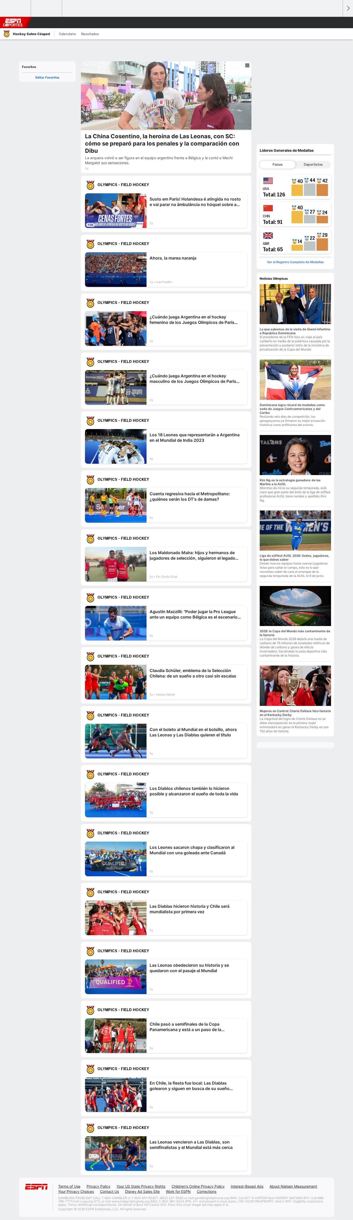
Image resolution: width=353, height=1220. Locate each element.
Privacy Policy (98, 1186)
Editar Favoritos (47, 77)
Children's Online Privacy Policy (198, 1186)
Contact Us (109, 1191)
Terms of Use (69, 1186)
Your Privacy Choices (76, 1191)
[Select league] (16, 8)
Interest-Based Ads (247, 1186)
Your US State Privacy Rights (141, 1186)
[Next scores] (348, 8)
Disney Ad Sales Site (142, 1191)
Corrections (206, 1191)
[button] (336, 22)
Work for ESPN (178, 1191)
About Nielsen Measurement (293, 1186)
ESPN (12, 22)
